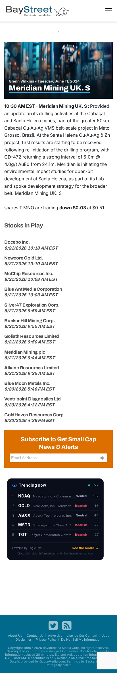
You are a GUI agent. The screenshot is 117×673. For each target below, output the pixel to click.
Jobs (105, 636)
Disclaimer (23, 640)
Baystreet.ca (52, 648)
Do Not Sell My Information (81, 640)
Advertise (55, 636)
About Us (15, 636)
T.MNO (26, 207)
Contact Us (35, 636)
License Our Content (82, 636)
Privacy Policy (46, 640)
